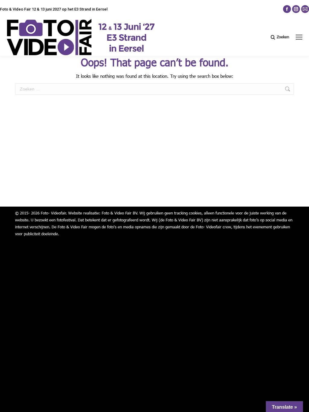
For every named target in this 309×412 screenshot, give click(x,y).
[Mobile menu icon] (299, 37)
